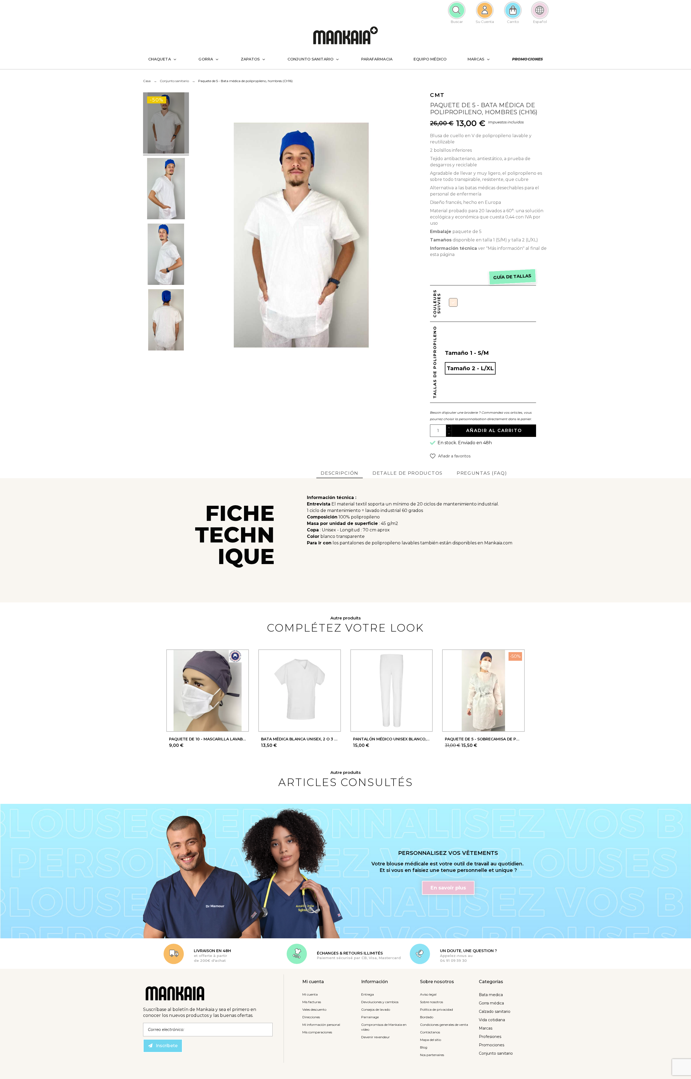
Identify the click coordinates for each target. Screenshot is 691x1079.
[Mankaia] (345, 36)
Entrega (367, 994)
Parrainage (370, 1017)
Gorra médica (491, 1003)
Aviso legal (428, 994)
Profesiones (490, 1036)
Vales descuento (314, 1009)
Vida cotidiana (492, 1019)
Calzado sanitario (494, 1011)
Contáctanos (430, 1032)
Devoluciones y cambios (379, 1002)
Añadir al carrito (494, 430)
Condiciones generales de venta (444, 1025)
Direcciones (311, 1017)
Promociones (491, 1045)
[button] (450, 456)
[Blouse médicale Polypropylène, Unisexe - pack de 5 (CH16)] (166, 123)
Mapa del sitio (430, 1040)
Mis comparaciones (317, 1032)
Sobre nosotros (431, 1002)
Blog (423, 1047)
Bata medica (491, 994)
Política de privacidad (436, 1009)
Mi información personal (321, 1025)
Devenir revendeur (375, 1037)
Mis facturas (311, 1002)
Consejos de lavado (375, 1009)
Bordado (426, 1017)
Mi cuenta (310, 994)
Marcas (485, 1028)
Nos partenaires (432, 1055)
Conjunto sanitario (496, 1053)
